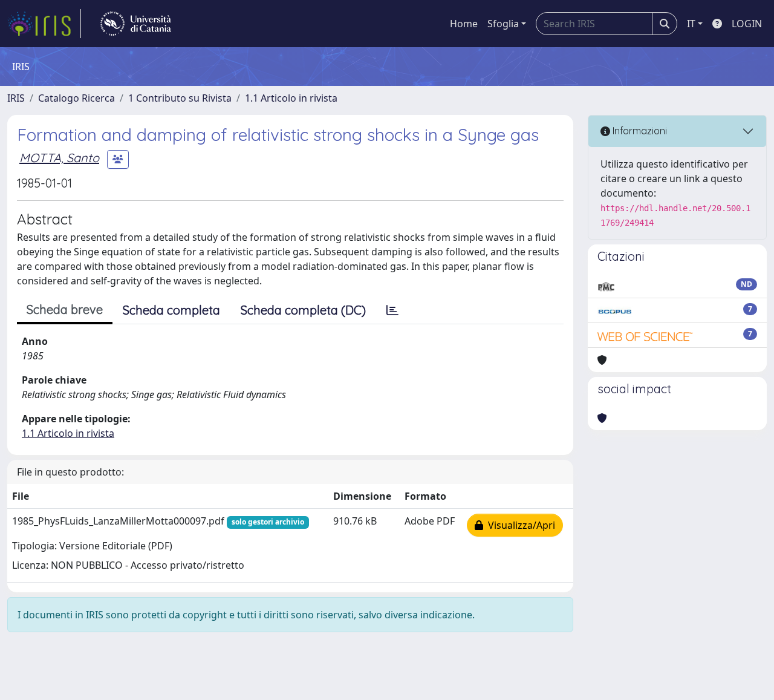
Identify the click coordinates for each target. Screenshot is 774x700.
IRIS (16, 98)
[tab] (392, 310)
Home (464, 23)
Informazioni (638, 131)
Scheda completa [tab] (171, 310)
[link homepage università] (136, 23)
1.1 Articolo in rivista (291, 98)
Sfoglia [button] (503, 23)
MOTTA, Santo (59, 157)
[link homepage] (44, 23)
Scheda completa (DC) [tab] (303, 310)
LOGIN (747, 23)
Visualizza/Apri (519, 525)
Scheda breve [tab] (65, 309)
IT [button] (691, 23)
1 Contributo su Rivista (180, 98)
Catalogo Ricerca (76, 98)
